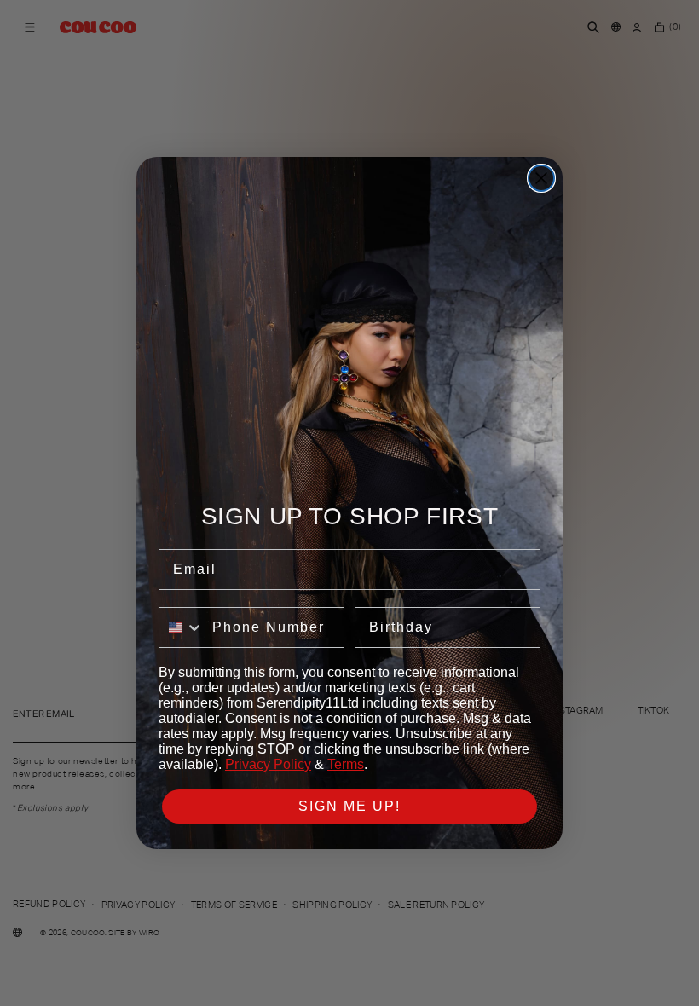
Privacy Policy (268, 764)
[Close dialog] (541, 178)
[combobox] (181, 627)
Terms (345, 764)
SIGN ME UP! (349, 806)
